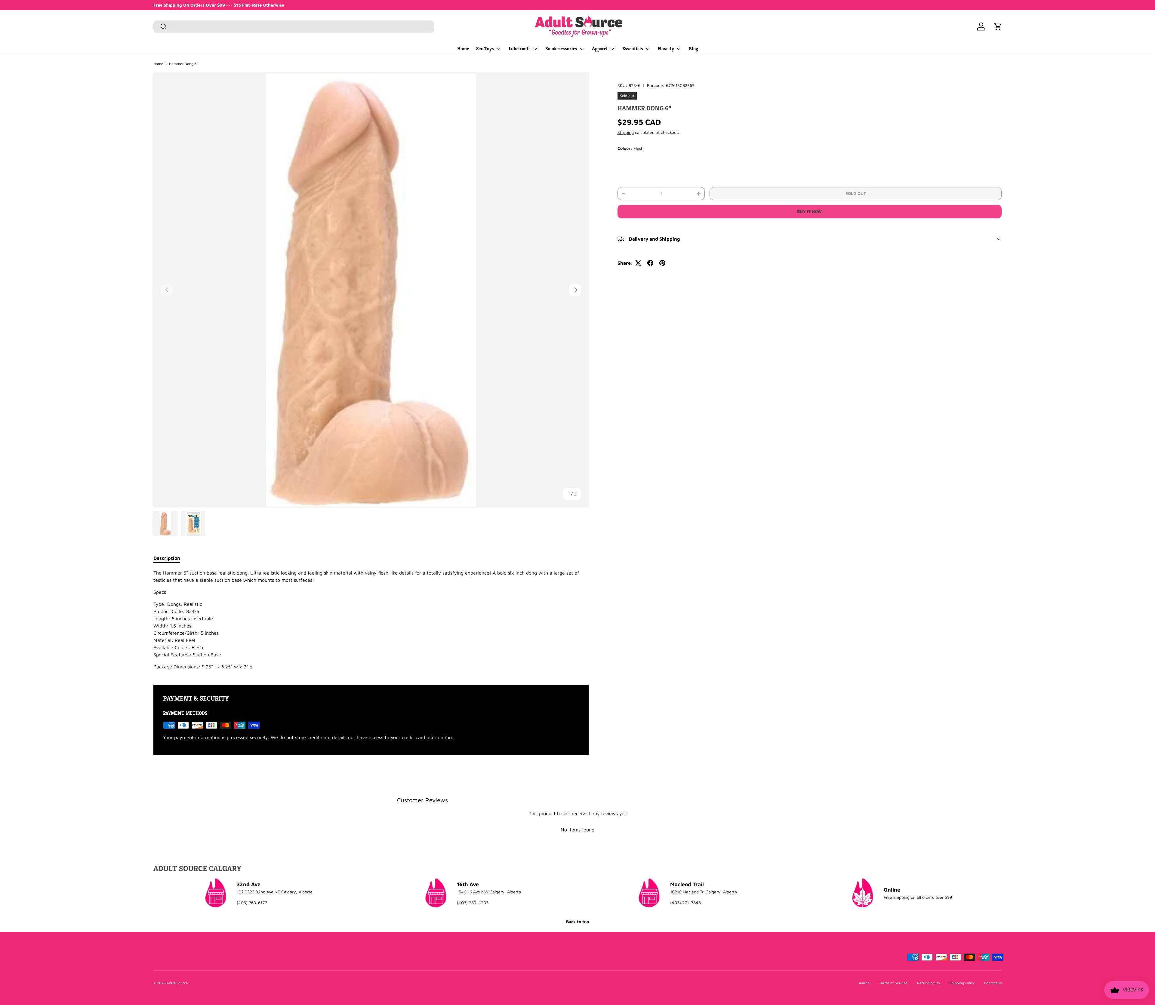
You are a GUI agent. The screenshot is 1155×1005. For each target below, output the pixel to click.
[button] (998, 26)
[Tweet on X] (638, 263)
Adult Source (178, 983)
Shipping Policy (962, 983)
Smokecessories (561, 48)
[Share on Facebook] (650, 263)
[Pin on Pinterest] (662, 263)
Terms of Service (893, 983)
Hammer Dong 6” (183, 64)
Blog (693, 48)
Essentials (632, 48)
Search (864, 983)
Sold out (855, 193)
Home (463, 48)
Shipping (626, 132)
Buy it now (809, 211)
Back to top (577, 921)
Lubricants (520, 48)
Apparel (600, 48)
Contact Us (993, 983)
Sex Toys (485, 48)
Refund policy (928, 983)
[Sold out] (629, 166)
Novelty (666, 48)
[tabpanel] (371, 619)
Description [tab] (166, 558)
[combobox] (293, 26)
